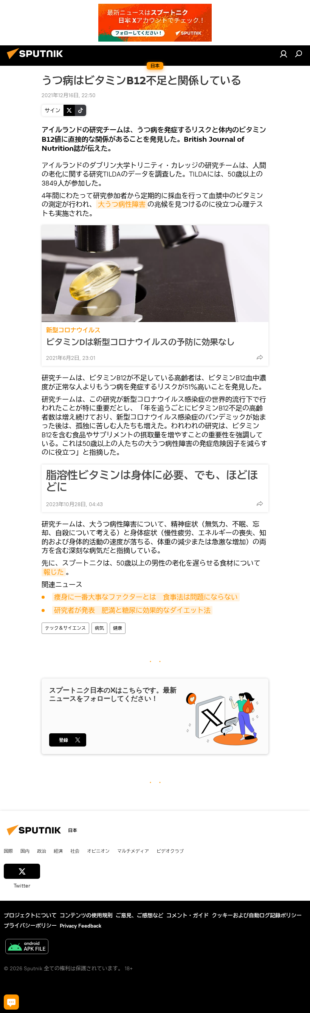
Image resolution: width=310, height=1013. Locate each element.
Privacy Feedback (80, 925)
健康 (117, 628)
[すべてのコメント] (11, 1002)
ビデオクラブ (170, 850)
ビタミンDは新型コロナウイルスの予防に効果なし (140, 342)
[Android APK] (27, 947)
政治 (41, 850)
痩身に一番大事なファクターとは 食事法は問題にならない (146, 597)
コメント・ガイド (187, 915)
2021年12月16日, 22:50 (69, 95)
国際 (8, 850)
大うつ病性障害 (122, 204)
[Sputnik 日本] (37, 60)
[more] (259, 357)
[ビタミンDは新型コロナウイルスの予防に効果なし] (155, 273)
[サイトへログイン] (283, 53)
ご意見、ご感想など (139, 915)
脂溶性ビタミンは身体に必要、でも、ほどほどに (152, 481)
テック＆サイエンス (65, 628)
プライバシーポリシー (30, 925)
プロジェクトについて (30, 915)
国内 (24, 850)
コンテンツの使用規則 (86, 915)
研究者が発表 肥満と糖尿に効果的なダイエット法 (132, 610)
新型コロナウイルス (73, 330)
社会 (74, 850)
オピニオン (98, 850)
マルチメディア (133, 850)
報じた (53, 572)
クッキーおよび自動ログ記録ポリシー (257, 915)
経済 (58, 850)
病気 (99, 628)
